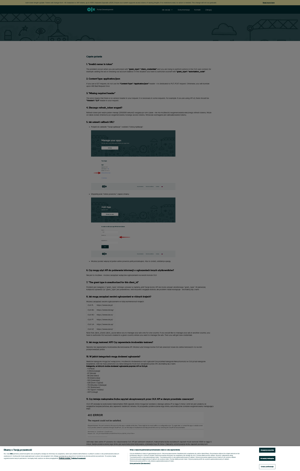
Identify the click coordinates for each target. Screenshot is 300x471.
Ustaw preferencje (267, 467)
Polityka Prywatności (78, 458)
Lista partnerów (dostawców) (140, 463)
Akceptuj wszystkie (267, 450)
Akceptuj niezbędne (267, 458)
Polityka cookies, (65, 458)
